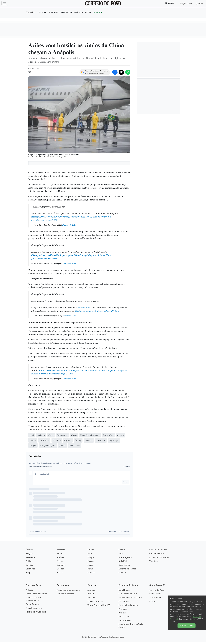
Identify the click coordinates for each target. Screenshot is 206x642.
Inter (120, 553)
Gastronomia (124, 565)
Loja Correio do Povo (127, 593)
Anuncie (91, 590)
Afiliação (29, 590)
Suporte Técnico (125, 620)
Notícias (60, 557)
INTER (88, 12)
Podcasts (61, 549)
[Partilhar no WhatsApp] (127, 72)
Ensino (91, 561)
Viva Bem (153, 561)
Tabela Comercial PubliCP (99, 605)
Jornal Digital (124, 590)
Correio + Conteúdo (158, 549)
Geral (29, 12)
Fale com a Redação (65, 593)
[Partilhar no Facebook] (115, 72)
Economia (61, 565)
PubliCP (29, 561)
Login (200, 3)
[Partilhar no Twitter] (121, 72)
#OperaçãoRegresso (87, 216)
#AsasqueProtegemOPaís (43, 216)
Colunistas (30, 568)
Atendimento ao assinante (68, 590)
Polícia (59, 572)
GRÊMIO (78, 12)
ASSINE (42, 12)
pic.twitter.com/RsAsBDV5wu (105, 310)
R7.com (152, 601)
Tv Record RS (155, 597)
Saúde (90, 565)
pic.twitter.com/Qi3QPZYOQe (59, 373)
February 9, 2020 (69, 225)
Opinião (29, 565)
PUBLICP (97, 12)
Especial (122, 572)
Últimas (29, 549)
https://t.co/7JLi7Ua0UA (48, 370)
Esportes (91, 572)
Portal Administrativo (128, 605)
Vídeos (60, 553)
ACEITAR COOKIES (186, 625)
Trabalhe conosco (34, 608)
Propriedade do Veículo (36, 593)
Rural (90, 553)
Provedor (122, 609)
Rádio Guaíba (155, 593)
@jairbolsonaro (85, 307)
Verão (90, 568)
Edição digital (186, 3)
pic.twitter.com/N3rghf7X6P (44, 219)
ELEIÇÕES (53, 12)
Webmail (122, 612)
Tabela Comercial (95, 601)
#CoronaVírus (104, 216)
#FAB (75, 216)
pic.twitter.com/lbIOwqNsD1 (44, 258)
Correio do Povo (156, 590)
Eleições (29, 553)
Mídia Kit (91, 597)
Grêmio (121, 549)
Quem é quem (32, 604)
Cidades (60, 568)
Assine (171, 3)
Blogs (28, 572)
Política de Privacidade (36, 611)
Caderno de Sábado (127, 568)
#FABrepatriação (63, 216)
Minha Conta (124, 616)
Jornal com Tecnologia (159, 557)
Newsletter (31, 557)
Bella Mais (123, 561)
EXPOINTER (66, 12)
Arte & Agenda (125, 557)
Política (60, 561)
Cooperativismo (156, 553)
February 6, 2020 (69, 378)
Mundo (91, 549)
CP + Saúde (123, 601)
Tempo (91, 557)
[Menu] (4, 3)
